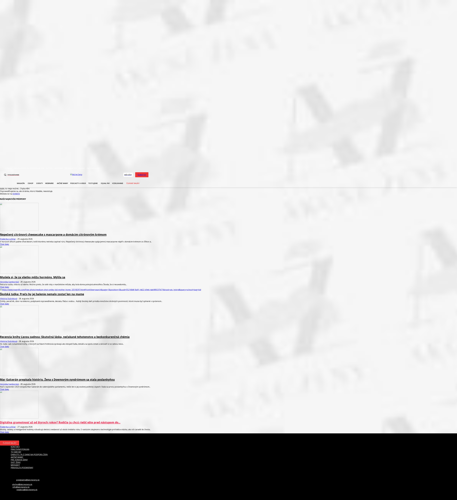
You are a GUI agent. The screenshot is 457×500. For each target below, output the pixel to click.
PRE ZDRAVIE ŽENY (19, 459)
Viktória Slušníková (8, 298)
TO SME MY (16, 452)
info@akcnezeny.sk (21, 487)
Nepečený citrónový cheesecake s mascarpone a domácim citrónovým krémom (53, 234)
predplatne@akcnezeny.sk (28, 480)
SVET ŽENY (16, 462)
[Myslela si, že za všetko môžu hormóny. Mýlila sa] (19, 272)
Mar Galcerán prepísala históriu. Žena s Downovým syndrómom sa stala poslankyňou (57, 379)
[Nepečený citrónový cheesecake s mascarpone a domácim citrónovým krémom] (19, 230)
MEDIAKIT (15, 465)
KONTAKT (15, 446)
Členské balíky (9, 443)
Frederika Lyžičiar (8, 239)
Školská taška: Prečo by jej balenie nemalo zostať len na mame (42, 294)
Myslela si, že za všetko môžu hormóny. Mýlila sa (32, 277)
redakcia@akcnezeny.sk (26, 489)
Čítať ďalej (4, 244)
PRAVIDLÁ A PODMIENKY (22, 467)
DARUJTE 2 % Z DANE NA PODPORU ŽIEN (29, 454)
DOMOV (16, 193)
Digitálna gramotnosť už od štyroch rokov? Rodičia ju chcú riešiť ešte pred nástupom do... (60, 422)
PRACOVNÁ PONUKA (20, 449)
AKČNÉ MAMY (17, 457)
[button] (11, 174)
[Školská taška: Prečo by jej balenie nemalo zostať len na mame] (100, 289)
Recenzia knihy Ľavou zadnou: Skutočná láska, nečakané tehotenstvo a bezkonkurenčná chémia (65, 337)
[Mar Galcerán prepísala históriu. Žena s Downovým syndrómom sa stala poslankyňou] (19, 375)
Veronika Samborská (9, 282)
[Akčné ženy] (76, 174)
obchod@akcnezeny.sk (22, 484)
